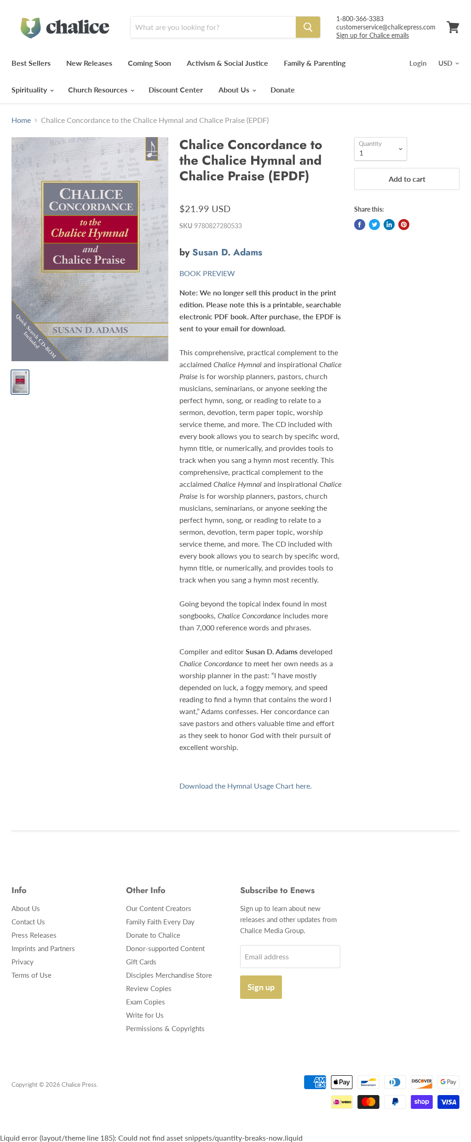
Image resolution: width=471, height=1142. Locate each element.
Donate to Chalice (153, 935)
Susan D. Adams (227, 252)
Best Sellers (31, 62)
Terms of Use (31, 975)
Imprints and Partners (43, 948)
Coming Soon (149, 62)
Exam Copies (145, 1002)
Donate (282, 89)
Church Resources (98, 89)
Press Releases (34, 935)
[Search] (308, 27)
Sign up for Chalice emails (372, 35)
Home (21, 120)
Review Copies (149, 988)
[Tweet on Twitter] (374, 224)
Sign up (261, 987)
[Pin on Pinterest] (403, 224)
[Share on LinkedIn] (389, 224)
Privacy (22, 961)
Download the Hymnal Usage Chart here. (245, 785)
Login (417, 63)
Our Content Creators (158, 908)
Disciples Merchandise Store (169, 975)
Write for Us (145, 1015)
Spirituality (30, 89)
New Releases (89, 62)
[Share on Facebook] (359, 224)
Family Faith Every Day (160, 921)
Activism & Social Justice (227, 62)
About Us (234, 89)
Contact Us (28, 921)
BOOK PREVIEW (207, 273)
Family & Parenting (314, 62)
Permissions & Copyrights (165, 1028)
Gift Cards (141, 961)
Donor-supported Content (165, 948)
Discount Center (176, 89)
